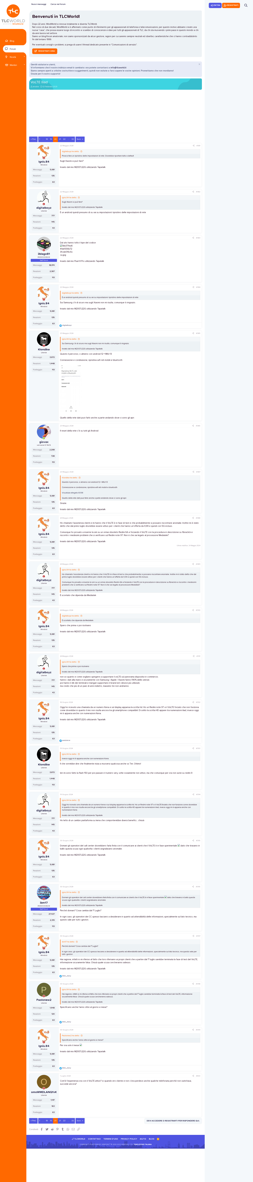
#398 (198, 984)
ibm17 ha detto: (68, 942)
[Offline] (43, 158)
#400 (198, 1076)
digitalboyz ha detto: (70, 152)
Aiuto (143, 1139)
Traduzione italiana (143, 1144)
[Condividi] (193, 146)
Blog (12, 41)
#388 (198, 518)
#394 (198, 794)
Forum (13, 49)
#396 (198, 887)
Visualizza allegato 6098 (72, 493)
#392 (198, 702)
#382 (198, 192)
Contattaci (94, 1139)
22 (64, 139)
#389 (198, 564)
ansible (36, 87)
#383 (198, 238)
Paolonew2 (43, 999)
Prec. (34, 139)
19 (51, 139)
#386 (198, 426)
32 (72, 139)
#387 (198, 472)
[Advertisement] (115, 114)
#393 (198, 748)
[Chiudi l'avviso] (199, 64)
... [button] (43, 139)
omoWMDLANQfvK (44, 1092)
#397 (198, 936)
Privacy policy (129, 1139)
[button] (24, 56)
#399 (198, 1030)
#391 (198, 656)
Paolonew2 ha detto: (71, 1036)
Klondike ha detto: (70, 478)
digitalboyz (43, 207)
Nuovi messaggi (38, 4)
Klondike (44, 349)
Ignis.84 (44, 161)
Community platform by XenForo (106, 1144)
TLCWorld (79, 1139)
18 (47, 139)
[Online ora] (43, 438)
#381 (198, 146)
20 (55, 139)
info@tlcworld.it (118, 68)
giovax (43, 442)
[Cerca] (245, 5)
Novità (13, 57)
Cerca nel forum (58, 4)
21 (60, 139)
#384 (198, 287)
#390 (198, 610)
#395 (198, 841)
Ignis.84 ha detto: (69, 198)
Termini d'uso (110, 1139)
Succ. (79, 139)
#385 (198, 333)
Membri (13, 65)
